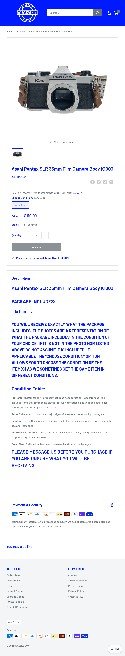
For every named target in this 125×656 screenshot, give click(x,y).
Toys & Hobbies (15, 601)
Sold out (36, 247)
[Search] (97, 12)
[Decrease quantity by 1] (27, 235)
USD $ (11, 622)
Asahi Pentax (19, 176)
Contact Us (74, 575)
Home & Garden (15, 591)
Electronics (13, 580)
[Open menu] (8, 13)
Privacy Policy (76, 585)
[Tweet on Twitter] (105, 181)
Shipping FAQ (75, 596)
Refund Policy (76, 591)
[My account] (109, 13)
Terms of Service (77, 580)
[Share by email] (111, 181)
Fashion (11, 585)
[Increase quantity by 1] (45, 235)
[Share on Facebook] (92, 181)
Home (10, 31)
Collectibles (13, 575)
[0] (116, 13)
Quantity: (17, 235)
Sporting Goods (15, 596)
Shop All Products (17, 606)
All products (22, 31)
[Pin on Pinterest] (99, 181)
